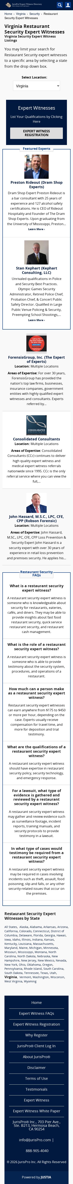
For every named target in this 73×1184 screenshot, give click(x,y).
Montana (41, 952)
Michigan (35, 948)
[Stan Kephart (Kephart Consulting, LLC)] (36, 252)
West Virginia (13, 981)
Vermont (25, 977)
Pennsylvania (13, 969)
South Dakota (13, 973)
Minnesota (50, 948)
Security (34, 14)
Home (8, 14)
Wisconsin (57, 977)
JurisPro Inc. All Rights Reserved (42, 1162)
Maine (23, 948)
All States (10, 927)
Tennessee (31, 973)
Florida (38, 935)
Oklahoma (34, 965)
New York (10, 965)
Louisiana (24, 944)
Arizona (62, 927)
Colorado (25, 931)
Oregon (47, 965)
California (11, 931)
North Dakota (26, 956)
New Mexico (46, 960)
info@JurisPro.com (35, 1140)
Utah (53, 973)
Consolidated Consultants (36, 439)
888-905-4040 (37, 1151)
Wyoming (30, 981)
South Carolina (53, 969)
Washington (41, 977)
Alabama (36, 927)
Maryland (10, 948)
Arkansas (49, 927)
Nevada (61, 960)
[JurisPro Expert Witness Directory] (28, 5)
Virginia (21, 14)
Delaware (25, 935)
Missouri (10, 952)
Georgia (49, 935)
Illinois (26, 939)
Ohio (22, 965)
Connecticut (41, 931)
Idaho (16, 939)
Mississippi (25, 952)
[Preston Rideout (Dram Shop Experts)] (36, 167)
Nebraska (43, 956)
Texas (44, 973)
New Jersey (28, 960)
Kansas (49, 939)
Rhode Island (33, 969)
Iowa (7, 939)
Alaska (23, 927)
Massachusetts (43, 944)
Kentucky (10, 944)
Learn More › (36, 229)
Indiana (37, 939)
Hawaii (61, 935)
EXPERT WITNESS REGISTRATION (36, 133)
